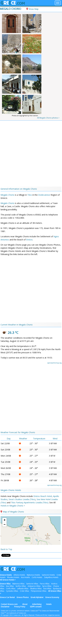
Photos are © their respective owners (47, 615)
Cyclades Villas (12, 591)
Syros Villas (46, 586)
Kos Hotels (25, 577)
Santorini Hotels (48, 575)
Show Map (33, 9)
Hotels (48, 604)
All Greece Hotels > (8, 580)
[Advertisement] (31, 154)
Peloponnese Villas (38, 591)
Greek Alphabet (37, 597)
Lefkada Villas (22, 588)
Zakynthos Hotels (51, 577)
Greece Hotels (6, 575)
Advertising (36, 604)
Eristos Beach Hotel (42, 496)
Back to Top (6, 549)
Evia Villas (47, 588)
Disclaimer (5, 606)
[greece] (13, 4)
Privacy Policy (19, 606)
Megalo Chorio (10, 8)
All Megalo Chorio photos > (48, 118)
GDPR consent (36, 606)
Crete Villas (24, 591)
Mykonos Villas (18, 583)
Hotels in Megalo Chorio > (13, 505)
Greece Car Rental (7, 597)
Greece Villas (5, 583)
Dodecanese (44, 194)
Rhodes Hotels (13, 577)
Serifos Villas (21, 586)
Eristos (29, 239)
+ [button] (4, 520)
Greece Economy (52, 597)
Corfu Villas (10, 588)
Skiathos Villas (36, 588)
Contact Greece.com (9, 604)
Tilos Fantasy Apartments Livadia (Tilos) (29, 502)
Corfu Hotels (37, 577)
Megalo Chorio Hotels (11, 490)
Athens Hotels (19, 575)
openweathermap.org (54, 363)
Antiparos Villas (34, 586)
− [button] (4, 524)
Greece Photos (23, 597)
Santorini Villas (32, 583)
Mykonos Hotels (33, 575)
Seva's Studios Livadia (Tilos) (22, 499)
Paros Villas (44, 583)
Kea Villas (10, 586)
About (24, 604)
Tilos (29, 194)
